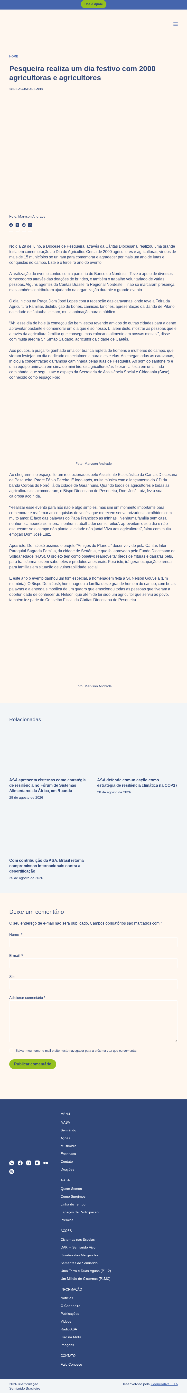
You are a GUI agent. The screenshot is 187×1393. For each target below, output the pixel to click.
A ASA (65, 1122)
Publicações (70, 1314)
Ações (65, 1138)
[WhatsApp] (11, 1163)
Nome (15, 934)
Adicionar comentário (27, 997)
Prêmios (67, 1220)
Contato (67, 1161)
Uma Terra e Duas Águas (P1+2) (86, 1271)
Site (12, 976)
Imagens (67, 1345)
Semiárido (68, 1130)
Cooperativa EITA (164, 1384)
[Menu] (175, 24)
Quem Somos (71, 1189)
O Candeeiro (70, 1306)
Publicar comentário (32, 1064)
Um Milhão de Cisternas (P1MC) (86, 1279)
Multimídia (68, 1146)
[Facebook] (11, 225)
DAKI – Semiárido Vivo (78, 1247)
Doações (67, 1169)
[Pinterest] (24, 225)
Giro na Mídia (71, 1337)
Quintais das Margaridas (79, 1255)
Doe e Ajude (93, 4)
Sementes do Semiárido (79, 1263)
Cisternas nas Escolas (78, 1239)
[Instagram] (28, 1163)
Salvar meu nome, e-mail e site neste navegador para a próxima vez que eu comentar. (76, 1050)
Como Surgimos (73, 1196)
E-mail (16, 955)
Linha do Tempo (73, 1204)
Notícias (67, 1298)
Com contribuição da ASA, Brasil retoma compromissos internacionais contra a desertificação (46, 865)
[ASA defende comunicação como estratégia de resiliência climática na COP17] (137, 750)
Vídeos (66, 1321)
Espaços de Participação (80, 1212)
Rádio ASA (69, 1329)
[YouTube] (37, 1163)
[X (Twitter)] (17, 225)
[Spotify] (11, 1171)
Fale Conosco (71, 1364)
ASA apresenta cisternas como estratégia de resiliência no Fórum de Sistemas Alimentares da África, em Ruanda (47, 785)
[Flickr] (45, 1163)
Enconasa (68, 1154)
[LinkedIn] (30, 225)
